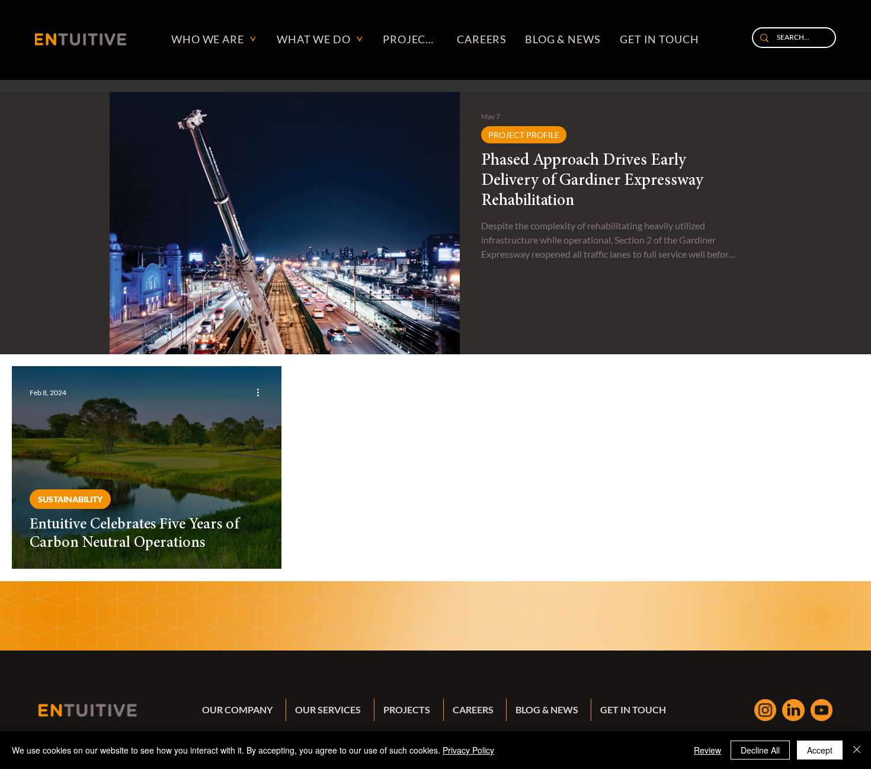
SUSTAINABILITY (70, 499)
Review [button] (707, 750)
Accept (819, 750)
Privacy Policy (468, 750)
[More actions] (262, 392)
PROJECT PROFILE (523, 135)
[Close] (857, 750)
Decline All (760, 750)
